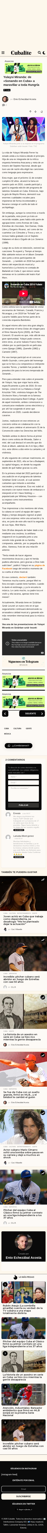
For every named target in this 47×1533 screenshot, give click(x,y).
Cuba (6, 729)
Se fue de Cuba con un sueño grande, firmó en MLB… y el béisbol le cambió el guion (21, 1095)
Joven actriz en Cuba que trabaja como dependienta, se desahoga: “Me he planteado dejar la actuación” (23, 920)
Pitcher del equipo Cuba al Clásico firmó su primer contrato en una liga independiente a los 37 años (22, 1214)
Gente (29, 729)
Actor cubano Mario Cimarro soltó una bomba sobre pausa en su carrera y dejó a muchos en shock (23, 1153)
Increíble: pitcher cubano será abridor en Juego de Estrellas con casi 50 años (21, 979)
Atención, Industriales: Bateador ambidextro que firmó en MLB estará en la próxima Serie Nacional (22, 1412)
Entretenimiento (24, 913)
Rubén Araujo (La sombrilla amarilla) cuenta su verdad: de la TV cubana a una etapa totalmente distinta (23, 1309)
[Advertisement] (23, 24)
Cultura (17, 729)
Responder (19, 830)
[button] (3, 52)
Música (7, 734)
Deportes (13, 973)
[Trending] (42, 879)
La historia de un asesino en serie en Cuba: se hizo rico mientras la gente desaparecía (22, 1037)
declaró (23, 577)
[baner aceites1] (23, 68)
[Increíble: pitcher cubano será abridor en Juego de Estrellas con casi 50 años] (23, 953)
